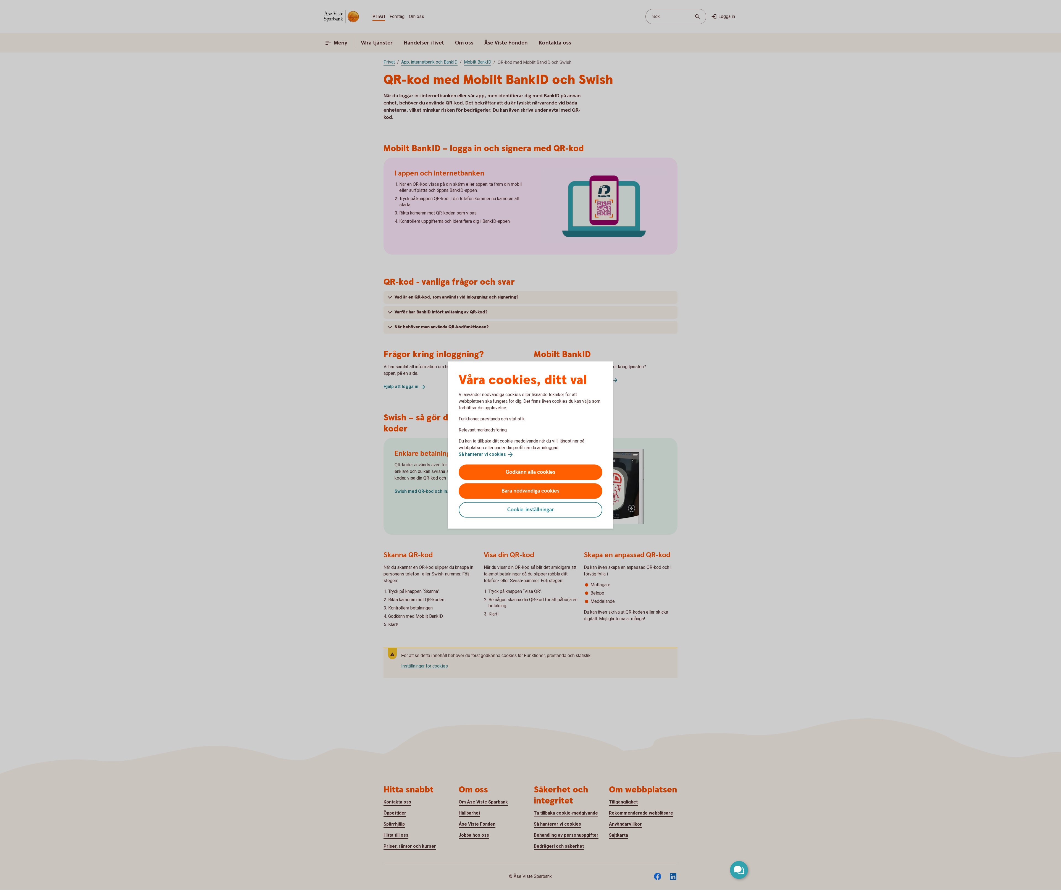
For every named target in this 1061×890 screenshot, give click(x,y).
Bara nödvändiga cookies (530, 490)
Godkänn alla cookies (530, 471)
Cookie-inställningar (530, 509)
